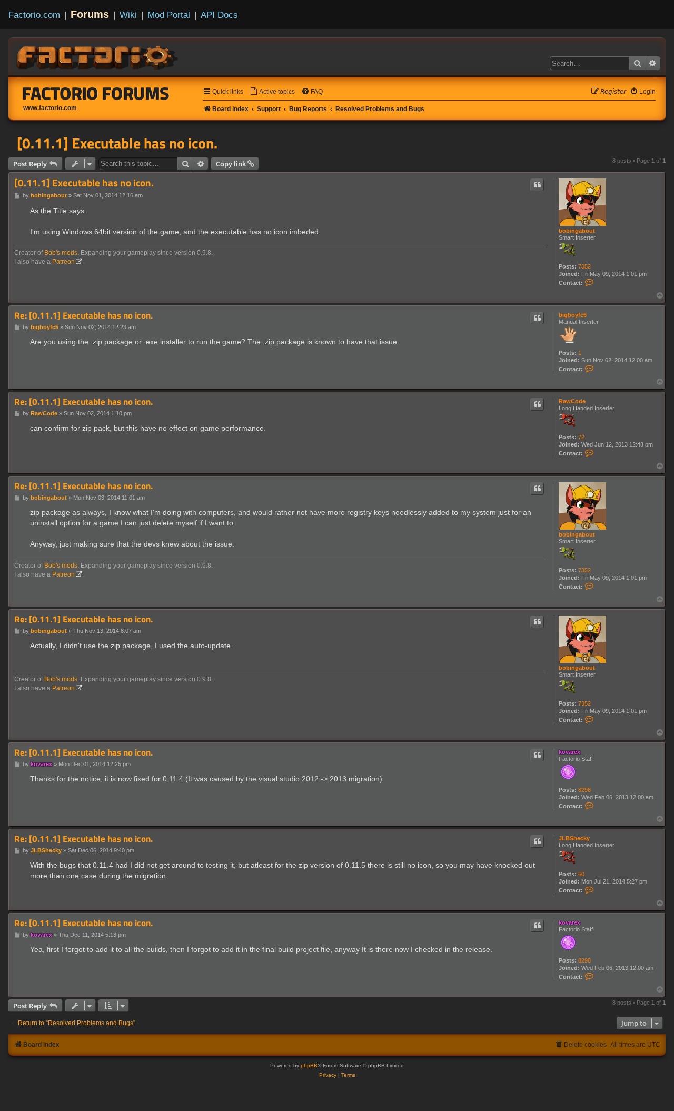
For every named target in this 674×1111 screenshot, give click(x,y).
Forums (90, 14)
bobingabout (577, 230)
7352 (584, 266)
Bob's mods (60, 252)
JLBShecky (574, 838)
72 (581, 437)
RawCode (572, 401)
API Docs (219, 14)
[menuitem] (272, 92)
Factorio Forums (96, 93)
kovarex (569, 752)
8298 (584, 790)
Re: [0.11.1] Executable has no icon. (83, 315)
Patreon (63, 261)
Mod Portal (168, 14)
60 (581, 874)
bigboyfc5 (573, 315)
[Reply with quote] (537, 184)
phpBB (309, 1065)
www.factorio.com (50, 108)
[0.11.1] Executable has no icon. (117, 143)
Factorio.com (34, 14)
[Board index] (98, 56)
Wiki (128, 14)
